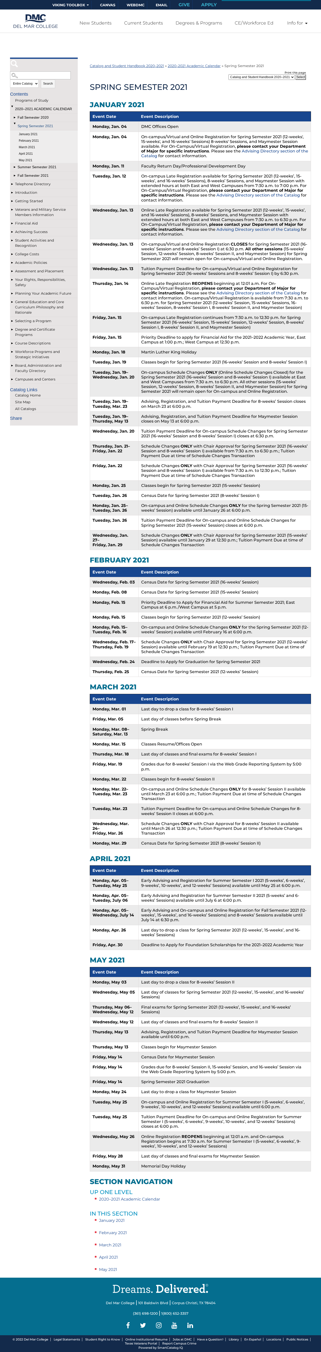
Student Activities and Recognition (34, 243)
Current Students (143, 23)
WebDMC (135, 5)
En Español (252, 1339)
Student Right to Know (102, 1339)
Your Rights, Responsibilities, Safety (40, 282)
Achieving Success (31, 232)
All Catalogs (25, 409)
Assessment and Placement (39, 271)
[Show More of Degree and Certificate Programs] (12, 329)
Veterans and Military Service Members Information (40, 212)
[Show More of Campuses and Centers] (12, 379)
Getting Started (29, 201)
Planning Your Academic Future (43, 293)
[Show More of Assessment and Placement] (12, 271)
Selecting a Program (33, 321)
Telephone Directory (33, 184)
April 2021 (26, 153)
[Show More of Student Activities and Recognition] (12, 240)
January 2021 (28, 134)
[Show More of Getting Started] (12, 201)
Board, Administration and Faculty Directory (38, 368)
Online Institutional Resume (146, 1339)
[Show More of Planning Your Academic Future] (12, 293)
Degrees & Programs (199, 23)
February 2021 (29, 140)
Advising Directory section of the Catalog (258, 195)
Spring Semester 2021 (35, 126)
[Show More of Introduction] (12, 192)
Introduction (26, 192)
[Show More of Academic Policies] (12, 263)
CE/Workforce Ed (254, 23)
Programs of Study (31, 100)
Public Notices (297, 1339)
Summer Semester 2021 (37, 167)
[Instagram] (159, 1325)
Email (161, 5)
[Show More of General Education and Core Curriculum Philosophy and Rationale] (12, 302)
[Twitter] (143, 1325)
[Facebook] (129, 1325)
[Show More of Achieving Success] (12, 232)
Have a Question (209, 1339)
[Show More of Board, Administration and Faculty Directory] (12, 365)
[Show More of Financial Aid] (12, 223)
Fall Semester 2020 (33, 117)
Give (184, 5)
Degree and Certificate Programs (35, 332)
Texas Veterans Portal (141, 1343)
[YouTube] (175, 1325)
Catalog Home (28, 395)
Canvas (107, 5)
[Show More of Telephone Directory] (12, 184)
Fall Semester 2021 (33, 175)
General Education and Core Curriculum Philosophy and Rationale (39, 307)
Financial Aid (26, 223)
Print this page (295, 72)
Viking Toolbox (68, 5)
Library (234, 1339)
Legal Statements (67, 1339)
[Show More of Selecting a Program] (12, 321)
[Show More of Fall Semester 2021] (15, 175)
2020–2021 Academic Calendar (43, 109)
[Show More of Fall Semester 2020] (15, 117)
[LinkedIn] (191, 1325)
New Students (95, 23)
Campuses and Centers (35, 379)
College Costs (27, 254)
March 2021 (27, 147)
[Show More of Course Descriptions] (12, 343)
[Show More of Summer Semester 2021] (15, 167)
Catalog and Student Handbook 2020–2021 (127, 66)
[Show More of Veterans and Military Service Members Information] (12, 210)
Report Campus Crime (179, 1343)
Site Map (22, 402)
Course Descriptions (33, 343)
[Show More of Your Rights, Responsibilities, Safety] (12, 280)
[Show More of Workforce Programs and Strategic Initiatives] (12, 352)
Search (48, 83)
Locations (273, 1339)
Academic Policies (31, 262)
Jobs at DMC (182, 1339)
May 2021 (25, 160)
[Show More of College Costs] (12, 254)
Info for (295, 23)
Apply (209, 5)
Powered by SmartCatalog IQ (160, 1347)
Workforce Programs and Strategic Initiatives (37, 354)
